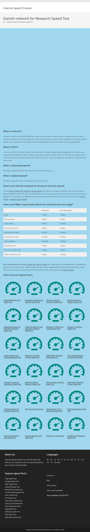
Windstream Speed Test (13, 490)
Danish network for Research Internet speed (25, 191)
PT (79, 460)
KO (72, 460)
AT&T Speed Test (11, 484)
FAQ (48, 480)
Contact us (50, 475)
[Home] (4, 22)
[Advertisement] (45, 39)
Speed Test (31, 264)
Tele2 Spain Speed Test (13, 501)
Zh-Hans (57, 462)
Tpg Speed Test (10, 509)
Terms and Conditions (55, 490)
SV (48, 462)
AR (48, 460)
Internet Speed (41, 264)
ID (65, 460)
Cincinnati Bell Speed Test (14, 492)
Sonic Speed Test (11, 495)
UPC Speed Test (10, 498)
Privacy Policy (51, 485)
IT (61, 460)
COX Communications (13, 506)
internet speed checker (18, 199)
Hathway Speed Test (12, 512)
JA (68, 460)
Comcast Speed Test (12, 487)
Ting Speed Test (11, 479)
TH (52, 462)
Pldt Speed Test (10, 514)
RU (83, 460)
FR (58, 460)
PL (75, 460)
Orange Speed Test (12, 481)
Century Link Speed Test (14, 503)
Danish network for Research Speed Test (20, 22)
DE (51, 460)
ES (55, 460)
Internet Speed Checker (17, 8)
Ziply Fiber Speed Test (13, 517)
